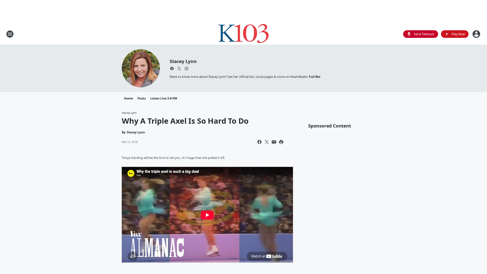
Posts (142, 98)
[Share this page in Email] (274, 142)
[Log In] (477, 34)
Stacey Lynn (183, 61)
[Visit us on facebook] (172, 68)
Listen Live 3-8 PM (163, 98)
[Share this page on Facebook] (259, 142)
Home (128, 98)
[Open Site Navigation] (10, 34)
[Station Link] (243, 34)
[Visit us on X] (179, 68)
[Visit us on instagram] (186, 68)
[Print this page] (281, 142)
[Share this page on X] (266, 142)
